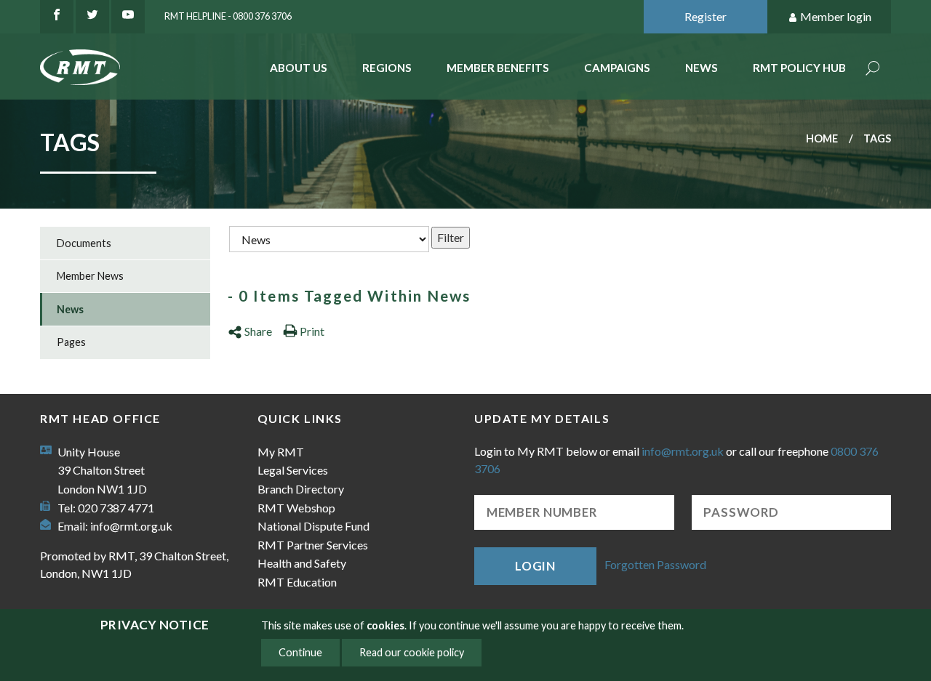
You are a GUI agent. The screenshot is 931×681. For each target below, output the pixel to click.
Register (705, 16)
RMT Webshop (296, 508)
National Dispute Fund (313, 526)
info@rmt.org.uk (131, 526)
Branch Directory (300, 489)
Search (873, 69)
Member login (835, 16)
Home (822, 138)
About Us (298, 67)
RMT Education (297, 582)
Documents (84, 243)
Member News (90, 276)
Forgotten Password (655, 564)
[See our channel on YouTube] (128, 16)
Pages (71, 342)
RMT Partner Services (312, 545)
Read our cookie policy (411, 652)
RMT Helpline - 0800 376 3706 (228, 16)
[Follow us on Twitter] (92, 16)
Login (535, 565)
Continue (300, 652)
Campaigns (617, 67)
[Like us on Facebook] (56, 16)
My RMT (280, 452)
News (701, 67)
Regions (387, 67)
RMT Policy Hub (799, 67)
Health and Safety (301, 563)
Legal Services (292, 470)
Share (258, 331)
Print (312, 331)
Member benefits (498, 67)
